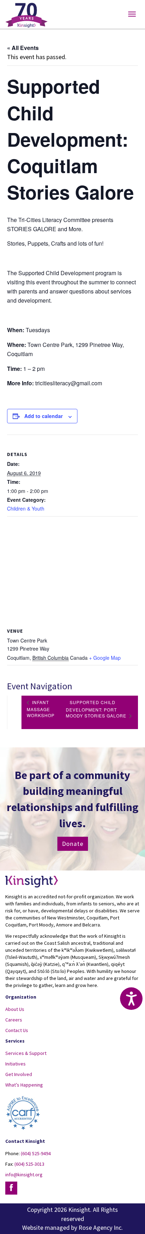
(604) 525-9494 (36, 1153)
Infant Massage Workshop (41, 708)
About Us (14, 1009)
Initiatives (15, 1064)
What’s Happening (24, 1085)
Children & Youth (25, 508)
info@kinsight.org (24, 1174)
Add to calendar (43, 415)
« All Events (23, 48)
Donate (72, 844)
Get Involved (18, 1074)
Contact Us (16, 1030)
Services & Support (25, 1053)
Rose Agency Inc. (100, 1227)
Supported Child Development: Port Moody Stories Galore (97, 709)
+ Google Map (105, 657)
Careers (13, 1020)
